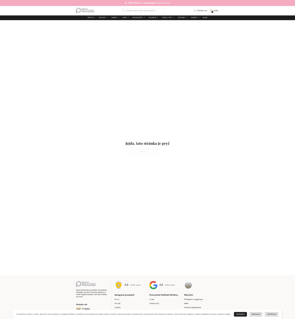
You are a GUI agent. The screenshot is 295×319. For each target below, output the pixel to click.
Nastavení (256, 314)
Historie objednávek (192, 308)
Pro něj (102, 18)
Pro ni (90, 18)
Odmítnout (271, 314)
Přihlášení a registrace (193, 299)
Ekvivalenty (138, 18)
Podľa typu (167, 18)
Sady (125, 18)
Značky (194, 18)
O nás (151, 299)
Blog (205, 18)
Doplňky (181, 18)
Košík (186, 303)
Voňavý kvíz (154, 303)
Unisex (114, 18)
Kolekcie (152, 18)
